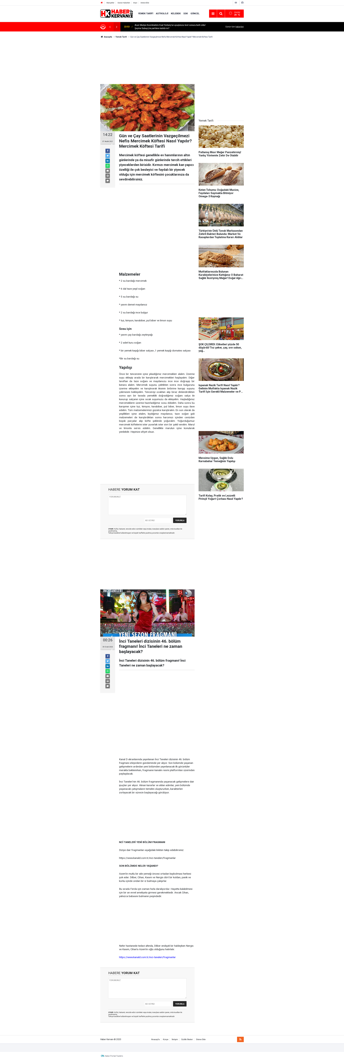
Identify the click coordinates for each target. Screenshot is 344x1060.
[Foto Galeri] (242, 2)
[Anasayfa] (101, 3)
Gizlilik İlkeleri (187, 1039)
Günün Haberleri (124, 3)
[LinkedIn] (107, 161)
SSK (185, 13)
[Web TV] (235, 2)
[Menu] (213, 13)
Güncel (195, 13)
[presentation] (110, 26)
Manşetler (110, 3)
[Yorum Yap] (107, 181)
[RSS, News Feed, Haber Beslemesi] (240, 1039)
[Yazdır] (107, 176)
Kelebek (176, 13)
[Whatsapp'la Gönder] (107, 166)
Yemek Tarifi (145, 13)
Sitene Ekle (145, 3)
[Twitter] (107, 156)
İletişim (175, 1039)
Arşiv (135, 3)
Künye (165, 1039)
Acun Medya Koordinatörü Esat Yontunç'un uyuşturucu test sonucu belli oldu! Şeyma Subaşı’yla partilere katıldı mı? (170, 27)
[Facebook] (107, 151)
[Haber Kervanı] (116, 13)
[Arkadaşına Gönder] (107, 171)
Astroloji (162, 13)
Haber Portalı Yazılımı (114, 1056)
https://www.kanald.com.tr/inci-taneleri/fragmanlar (147, 957)
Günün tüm (234, 26)
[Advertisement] (172, 61)
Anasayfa (155, 1039)
